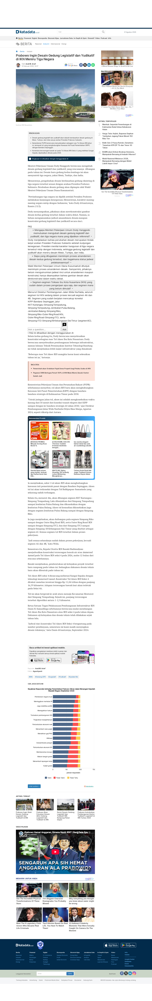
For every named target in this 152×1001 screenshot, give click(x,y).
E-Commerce (47, 955)
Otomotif (91, 38)
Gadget (45, 962)
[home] (16, 38)
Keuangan (32, 957)
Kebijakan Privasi (66, 980)
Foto (112, 962)
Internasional (55, 44)
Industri (46, 44)
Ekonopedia (42, 38)
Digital (34, 38)
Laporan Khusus (102, 962)
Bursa (31, 960)
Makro (31, 955)
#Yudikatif (62, 677)
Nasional (38, 44)
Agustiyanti (37, 671)
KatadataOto (129, 966)
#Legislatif (52, 677)
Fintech (45, 957)
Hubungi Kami (87, 980)
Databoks (128, 961)
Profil (58, 957)
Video (97, 38)
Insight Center (130, 959)
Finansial (27, 38)
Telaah (99, 955)
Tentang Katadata (21, 980)
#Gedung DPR (40, 677)
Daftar (70, 973)
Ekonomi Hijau (53, 38)
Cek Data (87, 960)
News (113, 955)
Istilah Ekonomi (62, 960)
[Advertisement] (117, 236)
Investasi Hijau (75, 960)
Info (109, 38)
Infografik (87, 955)
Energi (64, 44)
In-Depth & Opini (80, 38)
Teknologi (46, 964)
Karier (41, 980)
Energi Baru (74, 955)
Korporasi (32, 962)
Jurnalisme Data (66, 38)
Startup (45, 960)
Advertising (33, 980)
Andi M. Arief (31, 64)
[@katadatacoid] (134, 973)
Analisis (86, 957)
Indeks (127, 955)
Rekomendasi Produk (37, 418)
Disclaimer (77, 980)
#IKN (30, 677)
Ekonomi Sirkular (75, 957)
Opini (99, 957)
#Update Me (73, 677)
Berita (20, 38)
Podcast (104, 38)
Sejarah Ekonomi (62, 955)
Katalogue (114, 960)
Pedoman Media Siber (52, 980)
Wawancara (101, 960)
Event (127, 964)
